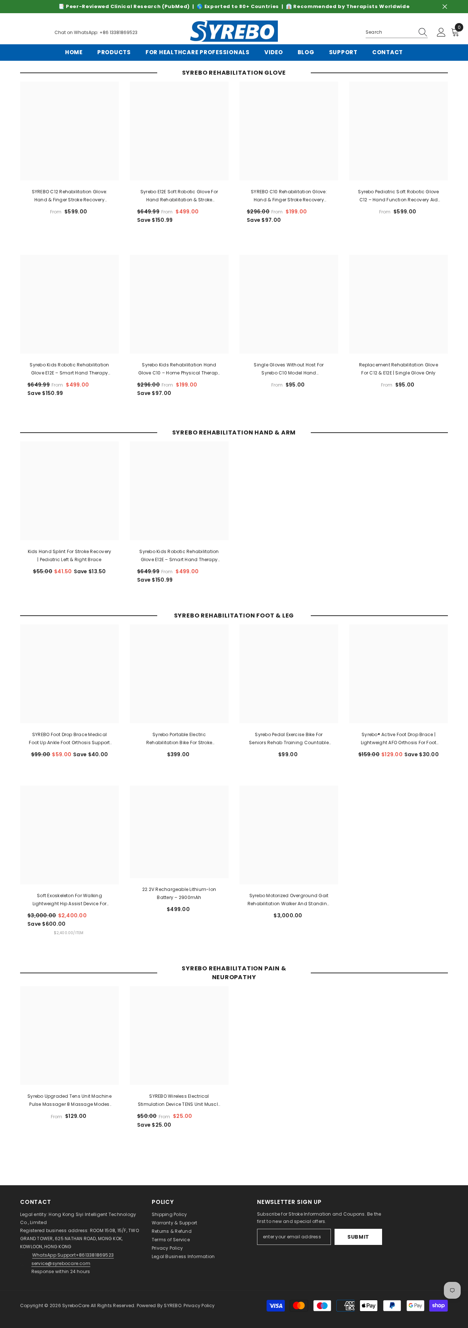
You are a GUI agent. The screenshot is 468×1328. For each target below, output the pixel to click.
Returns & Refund (172, 1231)
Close (445, 7)
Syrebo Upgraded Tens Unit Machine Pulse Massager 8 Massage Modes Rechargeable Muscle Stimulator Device (69, 1100)
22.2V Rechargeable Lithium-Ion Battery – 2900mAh (179, 893)
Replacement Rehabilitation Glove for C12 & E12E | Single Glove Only (398, 369)
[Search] (397, 32)
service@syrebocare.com (60, 1263)
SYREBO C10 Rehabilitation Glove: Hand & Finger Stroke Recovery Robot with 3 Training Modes (289, 196)
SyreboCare (76, 1305)
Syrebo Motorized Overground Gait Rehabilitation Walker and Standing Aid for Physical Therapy (289, 900)
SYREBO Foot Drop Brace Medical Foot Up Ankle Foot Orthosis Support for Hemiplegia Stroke (69, 739)
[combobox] (390, 32)
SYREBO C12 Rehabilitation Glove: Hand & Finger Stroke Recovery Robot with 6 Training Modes (69, 196)
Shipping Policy (169, 1214)
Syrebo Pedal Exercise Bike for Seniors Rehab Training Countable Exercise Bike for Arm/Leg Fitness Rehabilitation (289, 739)
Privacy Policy (167, 1248)
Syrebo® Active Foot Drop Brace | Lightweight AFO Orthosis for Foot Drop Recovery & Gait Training (399, 739)
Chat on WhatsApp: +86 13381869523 (95, 32)
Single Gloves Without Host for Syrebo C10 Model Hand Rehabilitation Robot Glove (289, 369)
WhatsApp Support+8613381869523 (73, 1255)
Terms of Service (171, 1239)
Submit (358, 1237)
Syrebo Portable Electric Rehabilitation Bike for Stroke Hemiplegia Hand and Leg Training (179, 739)
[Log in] (441, 32)
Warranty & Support (174, 1223)
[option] (234, 6)
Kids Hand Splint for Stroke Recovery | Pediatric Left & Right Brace (70, 555)
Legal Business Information (183, 1256)
